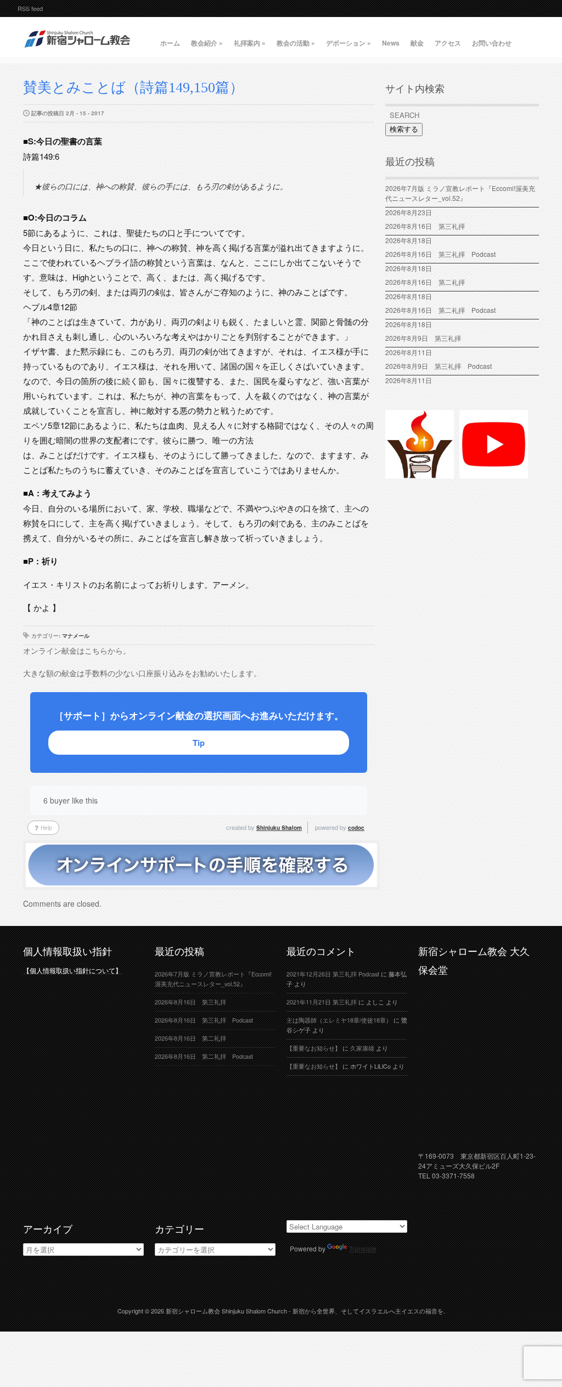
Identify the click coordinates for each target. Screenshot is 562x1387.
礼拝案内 (250, 43)
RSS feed (30, 8)
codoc (356, 828)
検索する (404, 129)
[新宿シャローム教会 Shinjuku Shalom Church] (78, 52)
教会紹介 (207, 43)
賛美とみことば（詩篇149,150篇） (133, 88)
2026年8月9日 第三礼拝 (423, 337)
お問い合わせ (492, 43)
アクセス (448, 43)
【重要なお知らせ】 (313, 1048)
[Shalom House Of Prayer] (419, 473)
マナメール (75, 635)
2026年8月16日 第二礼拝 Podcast (440, 310)
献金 (417, 43)
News (391, 43)
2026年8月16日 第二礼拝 (428, 282)
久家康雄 (362, 1048)
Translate (362, 1248)
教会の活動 (296, 43)
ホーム (170, 43)
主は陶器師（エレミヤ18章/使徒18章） (339, 1020)
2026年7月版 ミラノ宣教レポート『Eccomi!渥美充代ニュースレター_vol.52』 (460, 193)
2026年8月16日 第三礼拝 (428, 226)
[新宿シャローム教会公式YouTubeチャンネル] (493, 473)
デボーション (348, 43)
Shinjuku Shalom (279, 828)
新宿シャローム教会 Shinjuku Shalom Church (226, 1310)
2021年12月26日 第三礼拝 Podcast (332, 974)
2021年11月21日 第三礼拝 (321, 1002)
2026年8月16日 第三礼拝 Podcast (440, 254)
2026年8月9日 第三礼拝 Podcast (438, 365)
